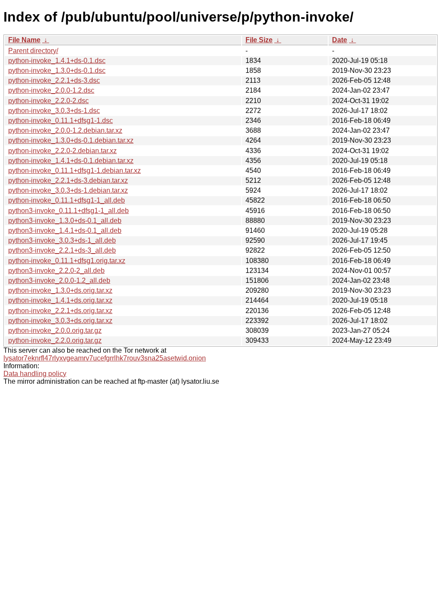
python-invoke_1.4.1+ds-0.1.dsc (57, 60)
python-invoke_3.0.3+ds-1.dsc (54, 110)
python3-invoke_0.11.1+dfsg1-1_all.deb (68, 210)
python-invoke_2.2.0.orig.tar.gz (55, 340)
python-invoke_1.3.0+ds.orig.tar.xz (60, 290)
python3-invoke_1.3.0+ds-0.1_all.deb (64, 220)
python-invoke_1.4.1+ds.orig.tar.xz (60, 300)
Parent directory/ (33, 50)
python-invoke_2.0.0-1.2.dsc (51, 90)
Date (339, 40)
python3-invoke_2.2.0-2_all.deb (56, 270)
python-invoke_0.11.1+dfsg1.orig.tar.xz (66, 260)
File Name (24, 40)
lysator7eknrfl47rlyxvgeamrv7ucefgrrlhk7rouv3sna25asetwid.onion (104, 358)
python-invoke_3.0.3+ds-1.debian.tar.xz (68, 190)
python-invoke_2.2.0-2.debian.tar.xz (62, 150)
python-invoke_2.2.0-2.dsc (48, 100)
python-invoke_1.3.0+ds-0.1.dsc (57, 70)
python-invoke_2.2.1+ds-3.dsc (54, 80)
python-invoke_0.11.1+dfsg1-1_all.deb (66, 200)
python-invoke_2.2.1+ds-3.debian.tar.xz (68, 180)
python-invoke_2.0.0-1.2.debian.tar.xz (65, 130)
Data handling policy (34, 373)
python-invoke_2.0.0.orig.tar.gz (55, 330)
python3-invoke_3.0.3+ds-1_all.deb (62, 240)
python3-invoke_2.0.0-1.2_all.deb (59, 280)
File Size (259, 40)
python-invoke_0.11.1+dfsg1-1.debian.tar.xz (74, 170)
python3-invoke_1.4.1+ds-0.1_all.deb (64, 230)
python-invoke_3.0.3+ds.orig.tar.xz (60, 320)
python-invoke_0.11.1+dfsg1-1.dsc (60, 120)
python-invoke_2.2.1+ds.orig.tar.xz (60, 310)
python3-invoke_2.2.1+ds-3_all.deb (62, 250)
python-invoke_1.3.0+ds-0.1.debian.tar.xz (71, 140)
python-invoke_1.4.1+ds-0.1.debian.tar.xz (71, 160)
